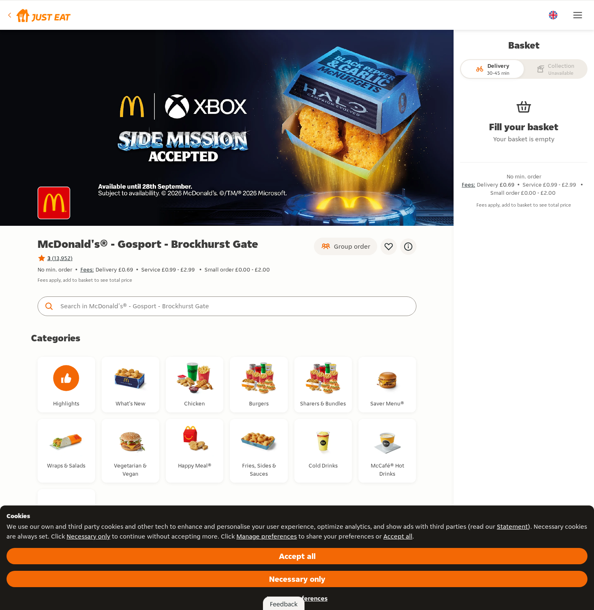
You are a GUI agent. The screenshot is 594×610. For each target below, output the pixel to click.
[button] (39, 15)
